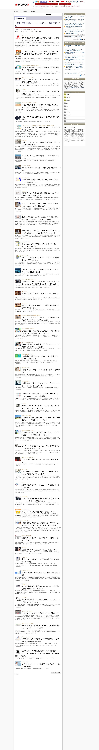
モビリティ (37, 6)
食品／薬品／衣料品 (69, 6)
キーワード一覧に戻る (56, 672)
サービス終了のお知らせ (74, 78)
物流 (60, 4)
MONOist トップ (17, 11)
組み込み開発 (38, 4)
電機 (52, 6)
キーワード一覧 (26, 11)
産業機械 (56, 6)
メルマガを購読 (43, 1)
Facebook (33, 1)
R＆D (64, 4)
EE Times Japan (57, 2)
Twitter (36, 1)
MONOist (52, 2)
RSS (38, 1)
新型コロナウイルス (70, 127)
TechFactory (82, 2)
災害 (67, 109)
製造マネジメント (54, 4)
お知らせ (73, 8)
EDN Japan (63, 1)
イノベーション (27, 31)
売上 (67, 106)
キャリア (69, 4)
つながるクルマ (33, 8)
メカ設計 (44, 4)
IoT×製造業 (41, 8)
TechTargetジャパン (77, 14)
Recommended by (76, 39)
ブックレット (61, 8)
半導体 (67, 94)
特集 (55, 8)
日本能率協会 (39, 31)
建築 (67, 103)
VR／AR (47, 8)
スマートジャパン (69, 2)
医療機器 (43, 6)
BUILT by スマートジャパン (75, 2)
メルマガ (67, 8)
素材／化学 (62, 6)
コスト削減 (68, 97)
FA (48, 4)
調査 (33, 31)
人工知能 (68, 100)
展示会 (51, 8)
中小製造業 (77, 6)
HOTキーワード (74, 124)
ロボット (48, 6)
